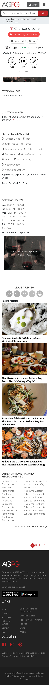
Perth (42, 653)
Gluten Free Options (31, 154)
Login (34, 4)
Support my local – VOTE (25, 34)
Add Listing (7, 617)
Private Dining (24, 159)
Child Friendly (12, 144)
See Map (17, 120)
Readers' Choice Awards (31, 620)
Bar (28, 138)
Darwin (5, 656)
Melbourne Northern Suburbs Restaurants (34, 506)
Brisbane (25, 653)
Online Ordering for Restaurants (28, 610)
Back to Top (41, 545)
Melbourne (12, 19)
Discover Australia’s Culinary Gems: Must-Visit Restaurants (21, 339)
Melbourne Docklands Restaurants (8, 504)
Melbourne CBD (12, 22)
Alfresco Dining (12, 138)
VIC (3, 19)
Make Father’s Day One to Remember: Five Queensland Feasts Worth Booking (23, 463)
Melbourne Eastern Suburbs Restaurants (34, 512)
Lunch (8, 159)
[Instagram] (13, 645)
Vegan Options (12, 164)
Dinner (28, 144)
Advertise (6, 613)
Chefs (22, 628)
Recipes (23, 624)
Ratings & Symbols (6, 622)
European (39, 47)
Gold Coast (32, 656)
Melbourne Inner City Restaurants (34, 486)
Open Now (26, 47)
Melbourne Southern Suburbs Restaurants (34, 499)
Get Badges (25, 526)
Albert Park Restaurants (8, 489)
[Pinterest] (21, 645)
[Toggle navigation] (44, 4)
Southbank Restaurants (8, 496)
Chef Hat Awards (27, 616)
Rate (34, 41)
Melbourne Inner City (28, 19)
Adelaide (34, 653)
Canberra (13, 656)
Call (34, 61)
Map (23, 61)
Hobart (22, 656)
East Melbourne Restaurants (9, 512)
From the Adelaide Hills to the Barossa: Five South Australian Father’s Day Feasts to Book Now (24, 421)
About (4, 609)
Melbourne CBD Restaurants (9, 483)
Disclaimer (24, 679)
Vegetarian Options (15, 170)
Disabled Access (13, 149)
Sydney (5, 653)
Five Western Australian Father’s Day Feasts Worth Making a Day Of (22, 380)
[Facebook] (5, 645)
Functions (10, 154)
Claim (16, 526)
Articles (23, 632)
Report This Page (39, 526)
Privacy (39, 676)
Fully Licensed (35, 149)
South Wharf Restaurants (8, 519)
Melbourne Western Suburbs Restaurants (34, 492)
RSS (3, 632)
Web (12, 61)
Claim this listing (24, 71)
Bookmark (18, 41)
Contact (5, 628)
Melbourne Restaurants (35, 481)
